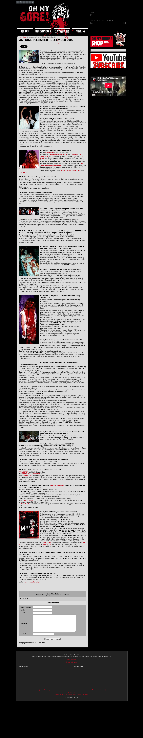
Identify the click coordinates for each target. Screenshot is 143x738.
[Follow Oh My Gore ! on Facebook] (23, 3)
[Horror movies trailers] (98, 690)
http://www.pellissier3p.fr (32, 582)
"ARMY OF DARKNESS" (57, 485)
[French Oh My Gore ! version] (17, 3)
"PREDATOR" (76, 170)
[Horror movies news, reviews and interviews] (45, 25)
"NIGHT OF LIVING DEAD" (58, 154)
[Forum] (80, 30)
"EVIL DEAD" (49, 153)
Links (68, 659)
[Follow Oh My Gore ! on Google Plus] (29, 3)
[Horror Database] (44, 690)
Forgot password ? (97, 20)
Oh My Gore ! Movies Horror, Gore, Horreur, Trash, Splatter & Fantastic (71, 693)
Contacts (73, 659)
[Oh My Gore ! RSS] (20, 3)
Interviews (23, 37)
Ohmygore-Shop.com (71, 662)
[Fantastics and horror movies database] (62, 30)
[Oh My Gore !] (17, 37)
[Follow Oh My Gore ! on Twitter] (26, 3)
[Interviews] (43, 30)
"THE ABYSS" (23, 172)
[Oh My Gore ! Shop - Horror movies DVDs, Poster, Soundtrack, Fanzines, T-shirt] (108, 46)
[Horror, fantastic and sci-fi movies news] (25, 30)
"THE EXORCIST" (28, 500)
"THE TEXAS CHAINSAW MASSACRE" (61, 164)
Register (110, 20)
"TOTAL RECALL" (65, 170)
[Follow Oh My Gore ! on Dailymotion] (32, 3)
